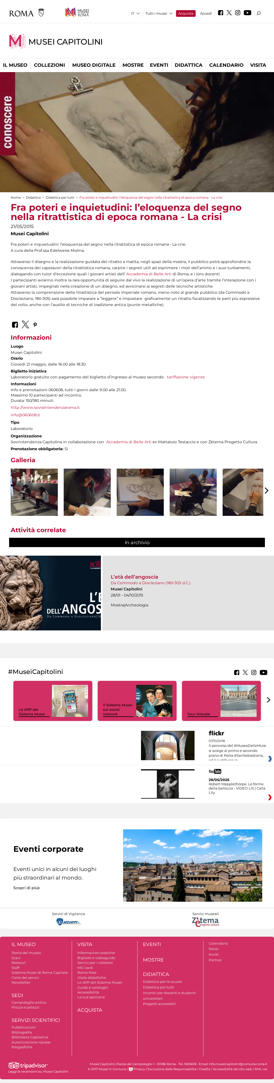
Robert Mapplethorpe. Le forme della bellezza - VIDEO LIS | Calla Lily (237, 788)
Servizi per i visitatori (95, 962)
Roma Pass (86, 972)
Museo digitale (94, 65)
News (213, 949)
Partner (215, 960)
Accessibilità (88, 992)
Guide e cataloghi (92, 987)
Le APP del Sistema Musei (32, 711)
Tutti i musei (156, 13)
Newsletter (21, 982)
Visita (258, 65)
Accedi (206, 13)
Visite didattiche (91, 977)
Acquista (185, 13)
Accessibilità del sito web (232, 1069)
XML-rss (261, 1069)
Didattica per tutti (60, 197)
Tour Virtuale (198, 714)
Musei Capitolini (65, 42)
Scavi (16, 958)
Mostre (133, 65)
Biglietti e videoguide (96, 958)
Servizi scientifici (36, 1020)
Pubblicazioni (24, 1027)
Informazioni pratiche (96, 953)
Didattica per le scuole (162, 981)
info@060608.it (25, 415)
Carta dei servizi (25, 977)
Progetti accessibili (159, 1004)
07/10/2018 (237, 751)
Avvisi (214, 954)
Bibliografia (22, 1032)
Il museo (15, 65)
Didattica (189, 65)
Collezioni (49, 65)
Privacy (139, 1069)
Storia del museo (26, 953)
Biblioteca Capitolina (30, 1037)
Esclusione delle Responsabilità (171, 1069)
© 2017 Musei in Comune (107, 1069)
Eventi (159, 65)
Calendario (226, 65)
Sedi (17, 995)
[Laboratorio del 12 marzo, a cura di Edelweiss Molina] (34, 492)
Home (16, 197)
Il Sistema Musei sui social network (117, 709)
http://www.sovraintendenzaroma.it (45, 407)
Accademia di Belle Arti (149, 274)
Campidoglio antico (29, 1002)
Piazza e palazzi (25, 1007)
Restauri (19, 962)
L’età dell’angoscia (134, 577)
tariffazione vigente (186, 377)
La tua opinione (91, 997)
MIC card (85, 968)
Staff (15, 968)
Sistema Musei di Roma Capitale (40, 972)
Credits (204, 1069)
